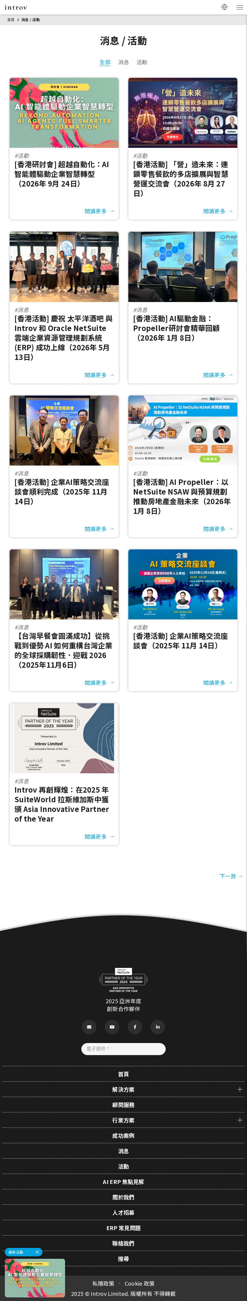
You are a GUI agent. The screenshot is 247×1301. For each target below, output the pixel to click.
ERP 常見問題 (123, 1228)
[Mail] (89, 1027)
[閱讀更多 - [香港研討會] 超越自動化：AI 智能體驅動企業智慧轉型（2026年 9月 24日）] (64, 82)
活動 (142, 62)
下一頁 (228, 876)
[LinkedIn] (158, 1027)
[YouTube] (112, 1027)
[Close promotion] (37, 1252)
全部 (105, 62)
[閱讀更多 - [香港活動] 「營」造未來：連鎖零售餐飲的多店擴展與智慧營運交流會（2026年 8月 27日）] (182, 82)
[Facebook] (135, 1027)
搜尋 (123, 1258)
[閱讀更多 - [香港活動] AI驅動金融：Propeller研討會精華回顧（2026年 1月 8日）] (182, 236)
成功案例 (123, 1135)
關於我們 (123, 1197)
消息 (123, 62)
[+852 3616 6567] (235, 1267)
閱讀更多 (96, 211)
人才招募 (123, 1212)
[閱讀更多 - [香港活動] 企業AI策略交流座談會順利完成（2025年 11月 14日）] (64, 399)
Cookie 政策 (140, 1283)
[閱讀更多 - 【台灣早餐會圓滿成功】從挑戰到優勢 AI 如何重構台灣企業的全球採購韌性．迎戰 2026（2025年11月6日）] (64, 553)
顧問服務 (123, 1105)
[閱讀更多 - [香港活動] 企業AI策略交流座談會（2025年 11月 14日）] (182, 553)
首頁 (11, 19)
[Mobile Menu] (239, 7)
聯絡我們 (123, 1243)
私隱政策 (103, 1283)
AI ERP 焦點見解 (123, 1181)
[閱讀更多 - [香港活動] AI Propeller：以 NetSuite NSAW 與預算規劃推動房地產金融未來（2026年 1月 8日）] (182, 399)
